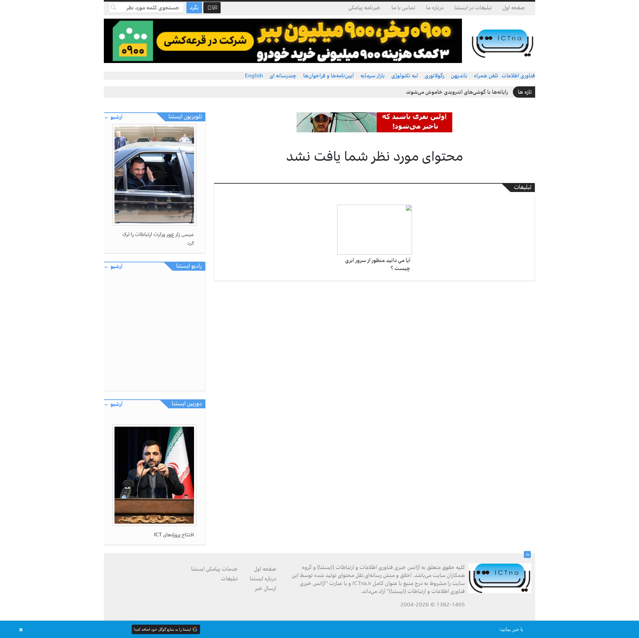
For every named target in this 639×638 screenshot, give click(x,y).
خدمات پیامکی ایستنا (214, 569)
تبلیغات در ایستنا (473, 7)
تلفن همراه (486, 75)
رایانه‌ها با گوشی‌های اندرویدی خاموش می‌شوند (457, 92)
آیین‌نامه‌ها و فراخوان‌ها (328, 75)
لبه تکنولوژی (404, 75)
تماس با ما (403, 7)
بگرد (194, 7)
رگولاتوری (434, 75)
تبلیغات (229, 578)
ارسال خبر (265, 588)
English (254, 75)
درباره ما (435, 7)
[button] (319, 629)
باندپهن (459, 75)
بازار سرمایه (372, 75)
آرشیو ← (113, 117)
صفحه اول (514, 7)
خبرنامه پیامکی (364, 7)
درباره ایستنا (263, 578)
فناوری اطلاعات (518, 75)
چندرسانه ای (283, 75)
